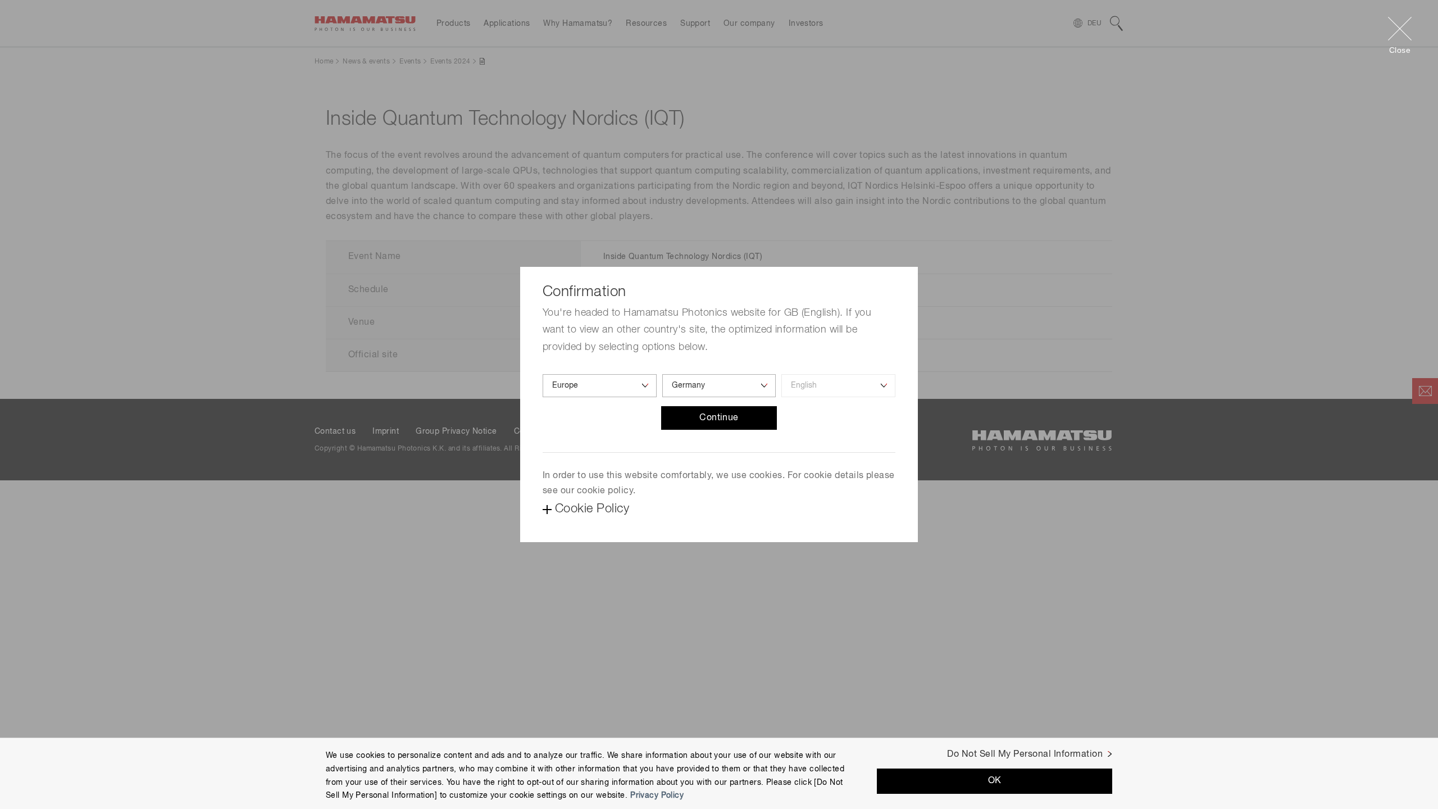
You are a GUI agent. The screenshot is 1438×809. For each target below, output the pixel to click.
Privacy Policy (657, 795)
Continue (719, 417)
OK (995, 780)
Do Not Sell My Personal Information (1025, 754)
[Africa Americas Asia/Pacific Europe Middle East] (600, 385)
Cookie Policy (592, 509)
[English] (838, 385)
